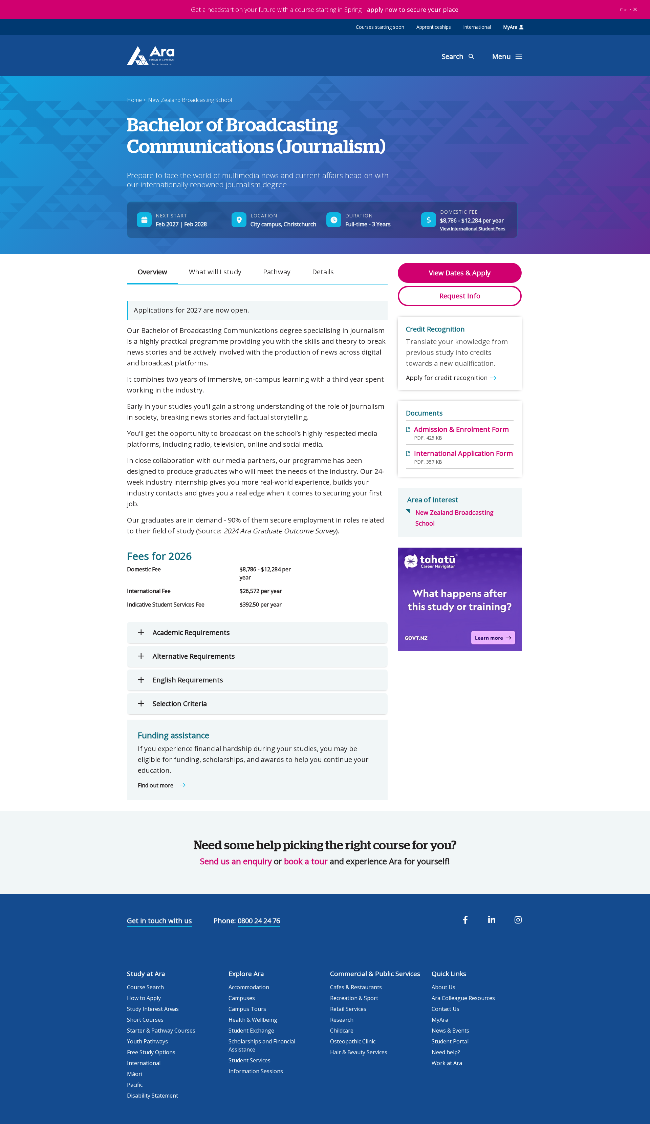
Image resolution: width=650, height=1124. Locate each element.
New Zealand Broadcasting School (190, 100)
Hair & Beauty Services (358, 1052)
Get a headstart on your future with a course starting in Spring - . (325, 9)
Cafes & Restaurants (356, 987)
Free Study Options (151, 1052)
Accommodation (249, 987)
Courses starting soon (380, 27)
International (477, 27)
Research (341, 1019)
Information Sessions (256, 1071)
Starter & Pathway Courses (161, 1030)
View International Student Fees (472, 229)
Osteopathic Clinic (352, 1041)
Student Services (249, 1060)
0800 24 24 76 (259, 920)
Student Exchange (251, 1030)
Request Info (459, 295)
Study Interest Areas (153, 1009)
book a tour (306, 861)
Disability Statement (152, 1095)
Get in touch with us (159, 920)
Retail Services (348, 1009)
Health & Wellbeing (253, 1019)
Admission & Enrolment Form (461, 429)
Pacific (135, 1084)
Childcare (341, 1030)
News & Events (450, 1030)
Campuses (242, 998)
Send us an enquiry (236, 861)
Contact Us (445, 1009)
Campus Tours (247, 1009)
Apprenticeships (433, 27)
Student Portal (450, 1041)
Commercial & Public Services (375, 973)
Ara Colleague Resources (463, 998)
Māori (134, 1074)
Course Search (145, 987)
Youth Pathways (147, 1041)
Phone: (225, 920)
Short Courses (145, 1019)
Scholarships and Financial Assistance (262, 1045)
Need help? (446, 1052)
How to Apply (144, 998)
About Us (443, 987)
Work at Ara (447, 1063)
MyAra (510, 27)
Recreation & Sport (354, 998)
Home (134, 100)
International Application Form (463, 453)
